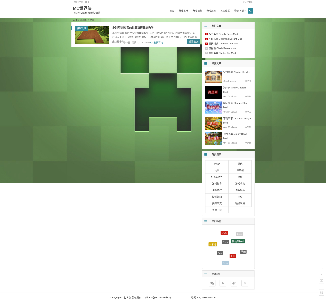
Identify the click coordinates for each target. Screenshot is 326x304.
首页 (171, 10)
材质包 (212, 242)
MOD (217, 163)
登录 (87, 2)
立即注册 (78, 2)
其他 (240, 163)
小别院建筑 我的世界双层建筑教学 (133, 27)
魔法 (214, 256)
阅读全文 (193, 41)
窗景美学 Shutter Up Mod (222, 53)
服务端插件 (217, 177)
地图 (217, 170)
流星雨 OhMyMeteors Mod (223, 48)
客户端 (240, 170)
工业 (232, 250)
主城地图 (237, 260)
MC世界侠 (82, 8)
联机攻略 (240, 203)
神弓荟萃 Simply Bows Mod (223, 34)
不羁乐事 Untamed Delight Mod (225, 38)
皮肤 (240, 196)
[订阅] (223, 283)
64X (220, 247)
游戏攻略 (183, 10)
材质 (240, 177)
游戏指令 (217, 183)
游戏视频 (197, 10)
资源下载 (239, 10)
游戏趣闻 (211, 10)
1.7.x (225, 236)
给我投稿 (247, 2)
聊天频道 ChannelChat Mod (223, 43)
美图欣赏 (225, 10)
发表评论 (158, 42)
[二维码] (321, 293)
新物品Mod (238, 237)
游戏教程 (217, 190)
